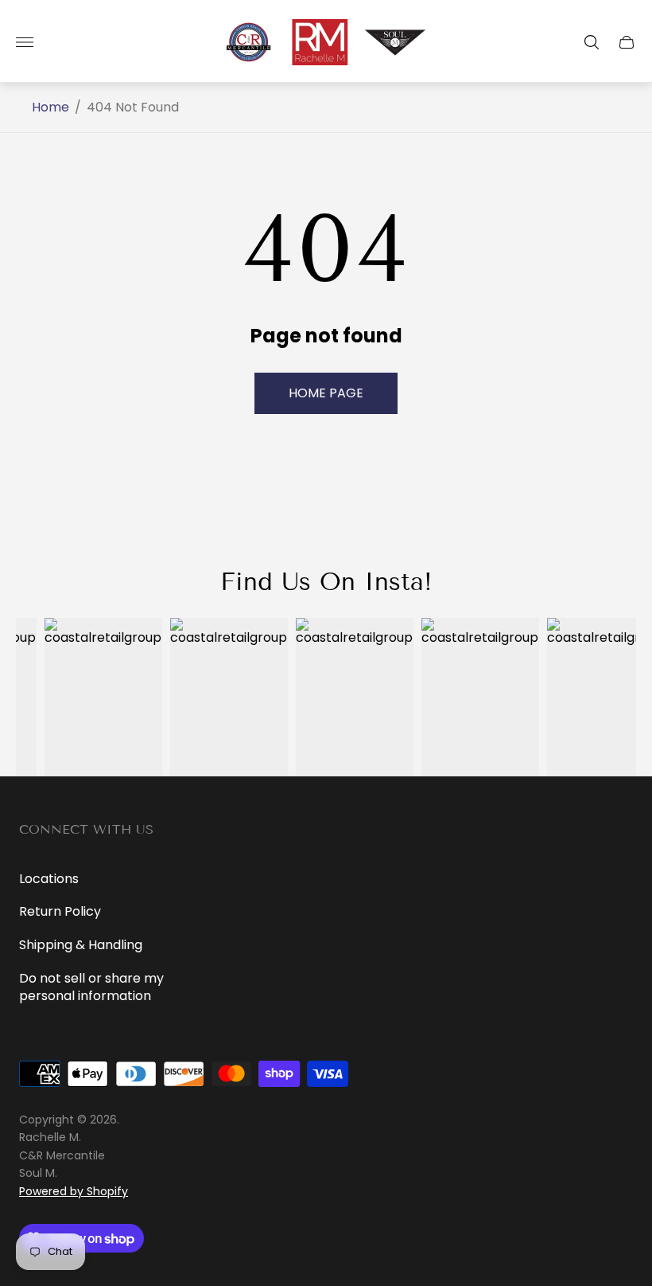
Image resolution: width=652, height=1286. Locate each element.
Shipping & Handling (80, 945)
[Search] (591, 42)
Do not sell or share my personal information (91, 987)
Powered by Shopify (73, 1191)
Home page (326, 393)
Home (50, 107)
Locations (49, 879)
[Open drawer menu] (24, 42)
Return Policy (60, 911)
